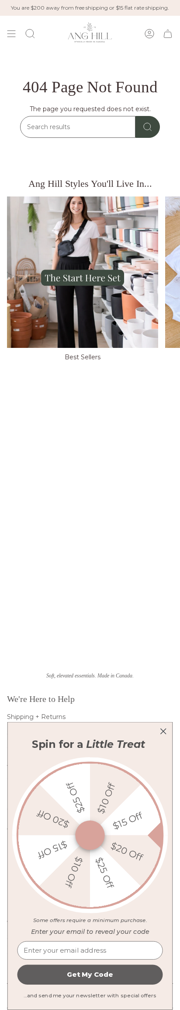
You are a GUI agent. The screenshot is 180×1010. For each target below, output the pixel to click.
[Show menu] (11, 33)
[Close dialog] (163, 731)
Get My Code (90, 974)
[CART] (168, 33)
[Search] (147, 127)
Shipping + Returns (36, 717)
